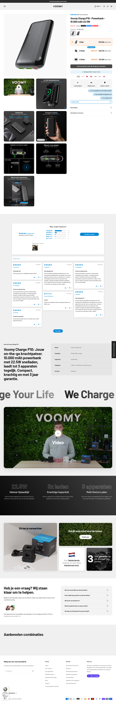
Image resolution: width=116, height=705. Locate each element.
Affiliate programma (71, 674)
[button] (74, 14)
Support (47, 683)
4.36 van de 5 (30, 233)
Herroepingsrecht (71, 683)
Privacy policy (70, 677)
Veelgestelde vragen (51, 677)
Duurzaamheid (49, 671)
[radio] (91, 42)
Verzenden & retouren (72, 665)
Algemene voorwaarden (72, 680)
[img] (17, 265)
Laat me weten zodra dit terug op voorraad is (91, 66)
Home (46, 665)
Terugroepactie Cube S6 (51, 686)
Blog (46, 680)
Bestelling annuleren (72, 671)
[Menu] (8, 687)
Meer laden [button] (58, 331)
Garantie (68, 668)
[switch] (5, 698)
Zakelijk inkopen (49, 674)
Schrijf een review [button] (89, 234)
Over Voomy (48, 668)
